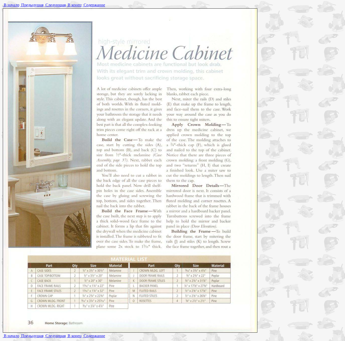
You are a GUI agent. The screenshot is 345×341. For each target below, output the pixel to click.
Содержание (94, 5)
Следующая (55, 5)
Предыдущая (31, 5)
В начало (11, 5)
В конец (74, 5)
